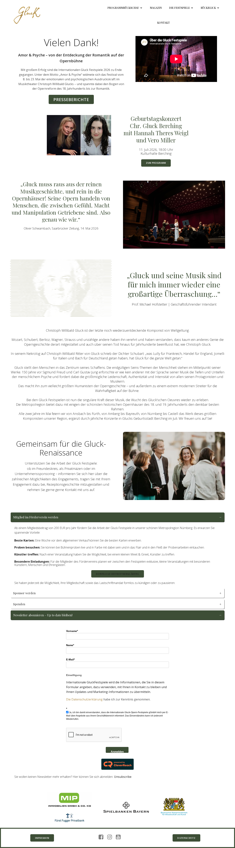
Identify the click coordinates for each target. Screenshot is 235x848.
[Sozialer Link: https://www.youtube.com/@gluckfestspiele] (119, 837)
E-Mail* (70, 659)
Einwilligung (74, 675)
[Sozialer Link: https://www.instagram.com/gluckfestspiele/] (111, 837)
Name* (70, 645)
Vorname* (72, 631)
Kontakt (163, 22)
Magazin (156, 8)
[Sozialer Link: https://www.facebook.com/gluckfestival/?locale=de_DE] (102, 837)
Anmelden (117, 751)
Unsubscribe (122, 777)
